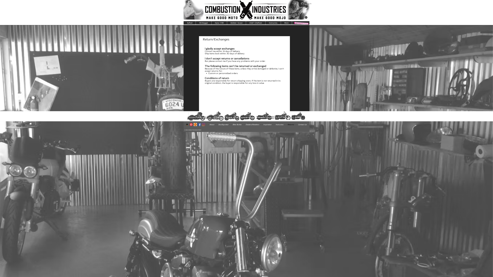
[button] (286, 22)
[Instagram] (203, 124)
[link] (305, 17)
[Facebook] (199, 124)
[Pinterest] (191, 124)
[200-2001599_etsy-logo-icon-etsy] (195, 124)
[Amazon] (187, 124)
